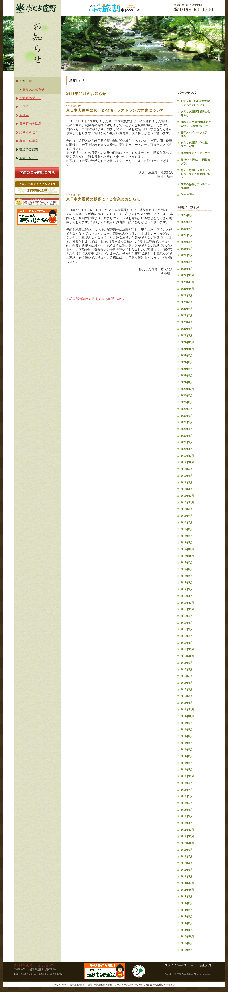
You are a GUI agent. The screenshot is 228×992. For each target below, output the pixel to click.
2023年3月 (187, 262)
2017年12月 (187, 549)
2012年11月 (187, 836)
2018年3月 (187, 529)
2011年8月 (187, 903)
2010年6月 (187, 949)
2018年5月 (187, 522)
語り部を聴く (28, 132)
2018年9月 (187, 509)
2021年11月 (187, 342)
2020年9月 (187, 395)
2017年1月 (187, 596)
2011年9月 (187, 896)
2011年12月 (187, 883)
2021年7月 (187, 368)
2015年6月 (187, 676)
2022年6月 (187, 315)
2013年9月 (187, 783)
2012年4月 (187, 863)
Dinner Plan (188, 194)
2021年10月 (187, 348)
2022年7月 (187, 308)
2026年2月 (187, 222)
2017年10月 (187, 555)
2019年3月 (187, 475)
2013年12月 (187, 776)
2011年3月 (187, 923)
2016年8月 (187, 622)
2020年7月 (187, 409)
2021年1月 (187, 382)
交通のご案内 (28, 149)
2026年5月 (187, 215)
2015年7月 (187, 669)
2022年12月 (187, 275)
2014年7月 (187, 736)
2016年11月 (187, 609)
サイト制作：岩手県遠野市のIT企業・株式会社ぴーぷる (84, 984)
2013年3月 (187, 809)
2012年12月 (187, 829)
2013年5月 (187, 803)
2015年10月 (187, 656)
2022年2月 (187, 335)
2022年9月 (187, 295)
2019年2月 (187, 482)
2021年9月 (187, 355)
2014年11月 (187, 709)
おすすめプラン (30, 98)
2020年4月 (187, 429)
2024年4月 (187, 242)
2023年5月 (187, 255)
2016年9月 (187, 616)
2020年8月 (187, 402)
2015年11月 (187, 649)
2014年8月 (187, 729)
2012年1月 (187, 876)
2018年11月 (187, 502)
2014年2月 (187, 762)
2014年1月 (187, 769)
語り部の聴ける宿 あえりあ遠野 (34, 965)
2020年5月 (187, 422)
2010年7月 (187, 943)
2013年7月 (187, 789)
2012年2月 (187, 869)
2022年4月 (187, 322)
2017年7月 (187, 569)
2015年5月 (187, 682)
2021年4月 (187, 375)
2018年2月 (187, 535)
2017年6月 (187, 575)
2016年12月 (187, 602)
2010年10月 (187, 936)
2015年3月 (187, 696)
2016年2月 (187, 636)
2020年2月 (187, 442)
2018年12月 (187, 495)
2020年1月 (187, 449)
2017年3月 (187, 582)
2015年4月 (187, 689)
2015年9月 (187, 662)
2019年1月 (187, 489)
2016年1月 (187, 642)
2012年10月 (187, 843)
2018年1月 (187, 542)
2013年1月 (187, 823)
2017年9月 (187, 562)
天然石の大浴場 (30, 124)
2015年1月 (187, 702)
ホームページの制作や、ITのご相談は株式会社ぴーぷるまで (145, 984)
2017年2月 (187, 589)
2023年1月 (187, 268)
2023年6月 (187, 248)
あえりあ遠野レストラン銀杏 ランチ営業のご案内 (195, 174)
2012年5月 (187, 856)
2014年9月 (187, 722)
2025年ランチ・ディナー (195, 152)
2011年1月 (187, 929)
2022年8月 (187, 302)
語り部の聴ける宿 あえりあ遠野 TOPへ (96, 299)
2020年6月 (187, 415)
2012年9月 (187, 849)
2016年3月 (187, 629)
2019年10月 (187, 462)
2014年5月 (187, 742)
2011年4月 (187, 916)
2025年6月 (187, 235)
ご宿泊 (24, 106)
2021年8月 (187, 362)
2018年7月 (187, 515)
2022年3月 (187, 328)
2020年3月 (187, 435)
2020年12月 (187, 388)
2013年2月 (187, 816)
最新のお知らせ (34, 89)
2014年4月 (187, 749)
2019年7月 (187, 469)
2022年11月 (187, 282)
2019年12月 (187, 455)
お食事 (24, 115)
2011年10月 (187, 889)
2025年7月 (187, 228)
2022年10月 (187, 288)
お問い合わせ (28, 158)
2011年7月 (187, 909)
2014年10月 (187, 716)
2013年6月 (187, 796)
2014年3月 (187, 756)
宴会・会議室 (28, 141)
